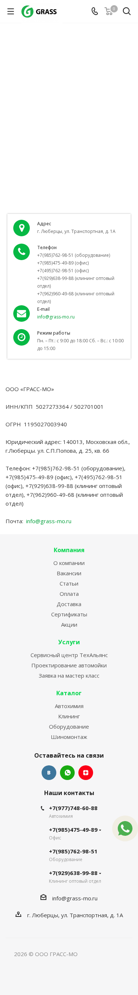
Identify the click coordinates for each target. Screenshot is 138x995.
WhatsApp (67, 772)
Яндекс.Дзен (85, 772)
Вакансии (69, 573)
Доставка (69, 604)
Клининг (69, 716)
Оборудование (69, 726)
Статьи (69, 583)
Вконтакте (49, 772)
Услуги (69, 642)
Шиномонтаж (69, 736)
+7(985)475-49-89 (73, 829)
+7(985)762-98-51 (73, 851)
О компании (69, 562)
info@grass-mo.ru (56, 317)
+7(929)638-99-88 (73, 873)
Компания (69, 550)
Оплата (69, 593)
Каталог (69, 693)
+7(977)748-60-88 (73, 808)
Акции (69, 624)
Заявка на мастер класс (69, 675)
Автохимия (69, 706)
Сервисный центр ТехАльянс (69, 655)
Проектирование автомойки (69, 665)
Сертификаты (69, 614)
